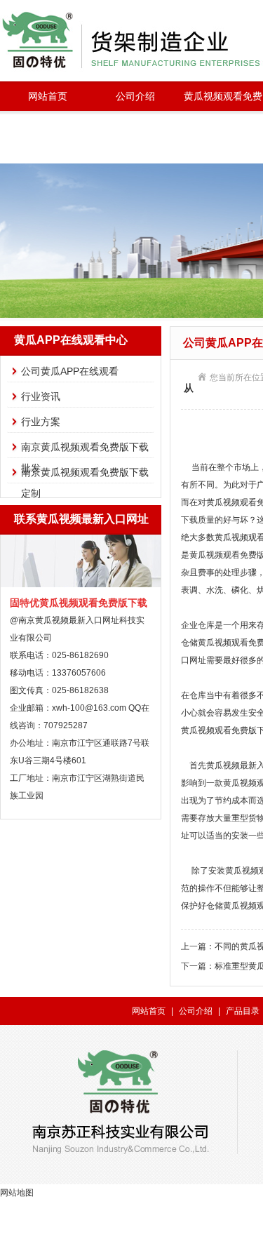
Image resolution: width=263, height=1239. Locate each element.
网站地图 (17, 1193)
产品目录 (242, 1011)
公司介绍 (135, 96)
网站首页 (47, 96)
